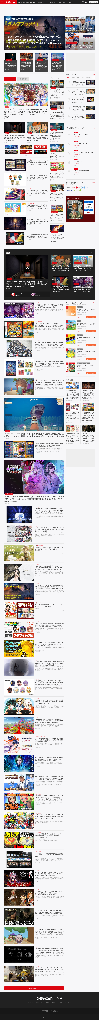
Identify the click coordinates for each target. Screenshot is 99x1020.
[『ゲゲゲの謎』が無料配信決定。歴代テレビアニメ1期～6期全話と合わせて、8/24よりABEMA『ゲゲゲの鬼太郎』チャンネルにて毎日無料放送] (19, 667)
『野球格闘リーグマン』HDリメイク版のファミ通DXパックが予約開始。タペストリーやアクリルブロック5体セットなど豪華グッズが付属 (49, 363)
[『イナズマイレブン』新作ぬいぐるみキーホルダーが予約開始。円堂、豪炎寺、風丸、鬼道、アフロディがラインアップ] (15, 179)
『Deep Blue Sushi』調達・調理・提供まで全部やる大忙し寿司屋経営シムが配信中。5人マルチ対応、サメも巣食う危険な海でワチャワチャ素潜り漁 (34, 435)
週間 (78, 77)
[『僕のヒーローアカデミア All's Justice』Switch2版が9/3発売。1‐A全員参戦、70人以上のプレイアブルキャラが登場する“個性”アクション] (19, 706)
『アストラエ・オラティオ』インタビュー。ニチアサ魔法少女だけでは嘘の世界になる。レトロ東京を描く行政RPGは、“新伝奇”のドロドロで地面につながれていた (57, 65)
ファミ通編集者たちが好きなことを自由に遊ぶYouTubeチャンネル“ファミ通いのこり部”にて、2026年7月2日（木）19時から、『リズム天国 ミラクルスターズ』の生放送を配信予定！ (49, 802)
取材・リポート (55, 232)
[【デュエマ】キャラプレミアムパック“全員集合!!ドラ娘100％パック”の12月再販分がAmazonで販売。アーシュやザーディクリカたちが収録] (19, 821)
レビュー (23, 60)
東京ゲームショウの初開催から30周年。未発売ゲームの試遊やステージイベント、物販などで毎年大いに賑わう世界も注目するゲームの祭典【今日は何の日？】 (49, 344)
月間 (82, 77)
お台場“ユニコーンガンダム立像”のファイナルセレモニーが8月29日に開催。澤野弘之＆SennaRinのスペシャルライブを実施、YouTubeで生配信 (49, 873)
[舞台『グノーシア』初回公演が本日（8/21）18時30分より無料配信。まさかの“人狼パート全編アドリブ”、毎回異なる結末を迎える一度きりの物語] (19, 763)
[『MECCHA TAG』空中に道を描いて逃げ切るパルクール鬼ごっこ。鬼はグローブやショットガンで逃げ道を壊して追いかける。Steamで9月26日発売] (19, 725)
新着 (19, 2)
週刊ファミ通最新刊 (73, 198)
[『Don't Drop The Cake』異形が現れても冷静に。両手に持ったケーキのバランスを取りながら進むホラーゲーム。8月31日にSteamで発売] (14, 127)
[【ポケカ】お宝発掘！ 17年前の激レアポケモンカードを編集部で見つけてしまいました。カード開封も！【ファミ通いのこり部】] (19, 840)
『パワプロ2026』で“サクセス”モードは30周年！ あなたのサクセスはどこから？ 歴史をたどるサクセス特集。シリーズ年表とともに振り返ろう (57, 217)
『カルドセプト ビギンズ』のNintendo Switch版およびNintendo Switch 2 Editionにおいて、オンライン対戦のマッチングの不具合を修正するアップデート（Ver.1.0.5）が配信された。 (49, 897)
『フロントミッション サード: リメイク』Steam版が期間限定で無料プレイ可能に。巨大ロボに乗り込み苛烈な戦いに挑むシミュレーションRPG (49, 969)
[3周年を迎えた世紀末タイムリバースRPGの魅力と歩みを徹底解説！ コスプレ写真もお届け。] (19, 553)
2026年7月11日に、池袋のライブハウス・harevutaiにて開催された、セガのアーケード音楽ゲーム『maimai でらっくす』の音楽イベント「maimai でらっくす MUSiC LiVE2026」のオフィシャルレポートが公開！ (49, 859)
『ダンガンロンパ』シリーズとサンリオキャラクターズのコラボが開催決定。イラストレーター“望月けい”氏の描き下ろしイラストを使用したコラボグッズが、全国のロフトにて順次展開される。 (49, 534)
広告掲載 (69, 1002)
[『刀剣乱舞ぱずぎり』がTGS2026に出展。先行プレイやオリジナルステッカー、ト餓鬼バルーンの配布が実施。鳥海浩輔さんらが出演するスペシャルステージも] (19, 687)
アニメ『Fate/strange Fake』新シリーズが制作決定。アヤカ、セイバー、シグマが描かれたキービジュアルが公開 (37, 236)
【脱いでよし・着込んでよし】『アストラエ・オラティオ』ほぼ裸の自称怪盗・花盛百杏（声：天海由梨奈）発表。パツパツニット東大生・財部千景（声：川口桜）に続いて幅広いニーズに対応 (49, 567)
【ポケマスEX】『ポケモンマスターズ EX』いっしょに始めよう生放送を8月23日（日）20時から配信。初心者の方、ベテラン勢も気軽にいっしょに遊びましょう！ (49, 797)
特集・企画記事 (66, 2)
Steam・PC (69, 190)
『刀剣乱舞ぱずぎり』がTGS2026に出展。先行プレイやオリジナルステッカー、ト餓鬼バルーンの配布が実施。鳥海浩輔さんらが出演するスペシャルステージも (49, 682)
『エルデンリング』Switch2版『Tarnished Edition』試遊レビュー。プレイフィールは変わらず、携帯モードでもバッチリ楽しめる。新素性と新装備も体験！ (57, 196)
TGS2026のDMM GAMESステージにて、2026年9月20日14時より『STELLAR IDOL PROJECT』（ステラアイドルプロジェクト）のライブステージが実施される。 (49, 310)
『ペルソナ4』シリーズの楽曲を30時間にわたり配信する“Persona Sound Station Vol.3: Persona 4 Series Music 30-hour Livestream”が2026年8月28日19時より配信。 (49, 649)
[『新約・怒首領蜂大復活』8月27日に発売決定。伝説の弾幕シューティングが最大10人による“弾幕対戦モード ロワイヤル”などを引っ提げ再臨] (19, 449)
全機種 (68, 187)
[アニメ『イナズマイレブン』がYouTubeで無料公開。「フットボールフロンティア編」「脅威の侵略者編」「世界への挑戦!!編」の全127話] (37, 127)
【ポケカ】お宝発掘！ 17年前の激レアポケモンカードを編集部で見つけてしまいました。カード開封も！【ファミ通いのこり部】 (49, 835)
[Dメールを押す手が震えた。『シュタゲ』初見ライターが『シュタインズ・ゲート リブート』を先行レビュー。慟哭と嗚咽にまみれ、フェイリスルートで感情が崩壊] (57, 84)
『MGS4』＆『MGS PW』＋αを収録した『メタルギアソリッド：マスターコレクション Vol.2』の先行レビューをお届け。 (49, 916)
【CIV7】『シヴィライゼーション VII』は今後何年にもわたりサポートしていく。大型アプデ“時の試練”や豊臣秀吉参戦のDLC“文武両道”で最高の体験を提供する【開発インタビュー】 (57, 114)
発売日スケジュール (42, 2)
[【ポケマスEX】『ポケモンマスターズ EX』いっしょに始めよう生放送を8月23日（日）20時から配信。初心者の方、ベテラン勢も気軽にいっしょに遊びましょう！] (19, 801)
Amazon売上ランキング (74, 303)
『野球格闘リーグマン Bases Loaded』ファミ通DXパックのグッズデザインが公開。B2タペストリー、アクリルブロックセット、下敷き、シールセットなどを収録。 (49, 368)
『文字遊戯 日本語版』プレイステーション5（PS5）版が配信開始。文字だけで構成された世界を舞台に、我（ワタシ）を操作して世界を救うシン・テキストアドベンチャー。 (49, 955)
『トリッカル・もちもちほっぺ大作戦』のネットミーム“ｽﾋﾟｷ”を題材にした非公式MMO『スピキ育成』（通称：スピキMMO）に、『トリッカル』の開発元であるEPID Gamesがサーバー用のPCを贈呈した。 (49, 936)
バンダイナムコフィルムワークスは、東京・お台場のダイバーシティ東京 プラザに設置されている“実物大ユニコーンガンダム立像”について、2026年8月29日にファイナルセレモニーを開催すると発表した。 (49, 878)
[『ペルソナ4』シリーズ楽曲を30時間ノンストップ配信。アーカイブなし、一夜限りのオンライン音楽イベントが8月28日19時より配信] (19, 648)
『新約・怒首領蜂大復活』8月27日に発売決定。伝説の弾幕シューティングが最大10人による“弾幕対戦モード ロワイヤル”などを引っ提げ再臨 (49, 445)
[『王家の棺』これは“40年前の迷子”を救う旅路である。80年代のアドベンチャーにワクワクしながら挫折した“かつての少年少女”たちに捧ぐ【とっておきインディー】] (15, 209)
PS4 (87, 187)
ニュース (56, 2)
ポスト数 (88, 77)
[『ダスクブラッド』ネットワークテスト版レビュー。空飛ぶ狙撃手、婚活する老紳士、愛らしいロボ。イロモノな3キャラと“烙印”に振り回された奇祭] (88, 385)
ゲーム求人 (50, 2)
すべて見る (92, 74)
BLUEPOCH (37, 550)
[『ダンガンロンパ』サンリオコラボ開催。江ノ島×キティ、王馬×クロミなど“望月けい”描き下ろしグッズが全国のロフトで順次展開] (19, 534)
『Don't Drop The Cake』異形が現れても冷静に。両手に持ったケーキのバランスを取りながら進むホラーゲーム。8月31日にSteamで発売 (14, 138)
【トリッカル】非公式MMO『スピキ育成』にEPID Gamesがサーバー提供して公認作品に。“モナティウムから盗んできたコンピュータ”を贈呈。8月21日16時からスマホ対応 (49, 931)
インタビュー (69, 26)
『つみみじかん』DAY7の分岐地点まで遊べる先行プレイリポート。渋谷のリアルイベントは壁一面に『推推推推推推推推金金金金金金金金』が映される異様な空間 (34, 499)
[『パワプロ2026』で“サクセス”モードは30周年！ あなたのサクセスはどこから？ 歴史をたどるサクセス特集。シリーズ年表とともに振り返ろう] (57, 208)
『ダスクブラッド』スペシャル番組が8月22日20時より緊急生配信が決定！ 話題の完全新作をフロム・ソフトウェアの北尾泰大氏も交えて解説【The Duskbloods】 (33, 41)
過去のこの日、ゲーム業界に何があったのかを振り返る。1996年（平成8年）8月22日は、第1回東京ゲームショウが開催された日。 (49, 348)
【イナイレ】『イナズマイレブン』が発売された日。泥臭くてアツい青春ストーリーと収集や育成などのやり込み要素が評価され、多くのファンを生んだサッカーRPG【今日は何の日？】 (49, 325)
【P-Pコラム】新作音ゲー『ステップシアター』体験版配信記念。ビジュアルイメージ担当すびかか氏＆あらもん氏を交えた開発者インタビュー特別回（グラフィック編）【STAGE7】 (49, 625)
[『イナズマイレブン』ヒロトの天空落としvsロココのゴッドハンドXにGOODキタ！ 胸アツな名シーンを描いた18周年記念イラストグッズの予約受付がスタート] (15, 194)
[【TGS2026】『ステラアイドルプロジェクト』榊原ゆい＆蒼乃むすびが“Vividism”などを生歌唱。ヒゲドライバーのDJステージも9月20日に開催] (83, 282)
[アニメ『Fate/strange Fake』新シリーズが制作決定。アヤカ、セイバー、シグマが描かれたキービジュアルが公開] (15, 238)
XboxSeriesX (77, 190)
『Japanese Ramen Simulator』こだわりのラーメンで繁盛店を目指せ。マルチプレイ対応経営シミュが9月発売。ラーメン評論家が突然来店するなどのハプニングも (79, 109)
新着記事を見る (34, 988)
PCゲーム (35, 2)
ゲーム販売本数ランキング (74, 128)
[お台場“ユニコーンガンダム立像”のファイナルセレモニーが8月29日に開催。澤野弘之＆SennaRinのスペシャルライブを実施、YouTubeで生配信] (19, 878)
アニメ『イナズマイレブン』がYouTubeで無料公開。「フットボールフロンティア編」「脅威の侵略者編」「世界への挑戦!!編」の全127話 (37, 138)
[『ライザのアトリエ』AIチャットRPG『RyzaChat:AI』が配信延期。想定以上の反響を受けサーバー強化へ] (57, 148)
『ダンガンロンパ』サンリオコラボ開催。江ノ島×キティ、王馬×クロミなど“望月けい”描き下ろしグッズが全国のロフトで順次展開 (49, 529)
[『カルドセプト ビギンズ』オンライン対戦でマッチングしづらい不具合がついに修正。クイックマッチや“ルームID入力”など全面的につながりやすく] (19, 897)
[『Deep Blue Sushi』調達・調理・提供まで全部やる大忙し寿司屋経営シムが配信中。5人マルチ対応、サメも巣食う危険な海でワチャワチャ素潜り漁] (34, 414)
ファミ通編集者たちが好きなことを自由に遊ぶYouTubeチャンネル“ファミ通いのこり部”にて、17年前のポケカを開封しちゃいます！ (49, 839)
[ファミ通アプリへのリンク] (45, 1011)
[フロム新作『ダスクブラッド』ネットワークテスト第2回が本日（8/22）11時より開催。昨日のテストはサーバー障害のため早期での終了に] (15, 223)
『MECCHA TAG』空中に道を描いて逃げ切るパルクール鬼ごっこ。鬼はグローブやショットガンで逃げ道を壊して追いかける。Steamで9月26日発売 (49, 720)
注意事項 (53, 1002)
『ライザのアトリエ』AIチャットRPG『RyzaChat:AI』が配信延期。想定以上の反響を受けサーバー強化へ (57, 156)
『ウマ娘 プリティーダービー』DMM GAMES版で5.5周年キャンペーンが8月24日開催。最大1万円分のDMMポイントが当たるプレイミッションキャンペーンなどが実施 (26, 113)
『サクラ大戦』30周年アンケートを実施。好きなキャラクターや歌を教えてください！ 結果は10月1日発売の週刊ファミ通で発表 (79, 46)
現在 (68, 77)
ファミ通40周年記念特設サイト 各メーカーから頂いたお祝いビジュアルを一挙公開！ (49, 605)
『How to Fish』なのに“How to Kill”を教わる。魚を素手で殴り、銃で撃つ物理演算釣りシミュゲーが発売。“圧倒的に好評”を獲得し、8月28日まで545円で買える (49, 382)
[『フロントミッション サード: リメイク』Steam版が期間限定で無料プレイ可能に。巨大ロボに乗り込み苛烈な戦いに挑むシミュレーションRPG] (19, 974)
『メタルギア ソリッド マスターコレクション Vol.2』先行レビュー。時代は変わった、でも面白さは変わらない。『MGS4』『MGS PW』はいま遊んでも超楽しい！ (49, 912)
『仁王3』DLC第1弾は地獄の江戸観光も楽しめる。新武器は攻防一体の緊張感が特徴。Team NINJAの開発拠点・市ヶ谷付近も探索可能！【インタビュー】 (57, 136)
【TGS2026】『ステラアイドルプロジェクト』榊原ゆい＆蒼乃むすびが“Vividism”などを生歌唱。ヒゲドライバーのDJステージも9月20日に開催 (82, 288)
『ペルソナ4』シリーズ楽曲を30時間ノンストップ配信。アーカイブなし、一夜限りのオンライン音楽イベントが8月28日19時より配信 (49, 644)
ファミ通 (37, 608)
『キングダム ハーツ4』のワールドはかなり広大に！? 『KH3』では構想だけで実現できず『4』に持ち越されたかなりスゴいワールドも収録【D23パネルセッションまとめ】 (57, 237)
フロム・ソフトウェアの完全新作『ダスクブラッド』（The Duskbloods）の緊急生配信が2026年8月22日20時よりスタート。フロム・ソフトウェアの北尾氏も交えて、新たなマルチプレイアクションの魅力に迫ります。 (49, 591)
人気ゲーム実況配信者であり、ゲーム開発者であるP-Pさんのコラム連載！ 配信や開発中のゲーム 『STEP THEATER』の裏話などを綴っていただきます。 (49, 630)
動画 (60, 2)
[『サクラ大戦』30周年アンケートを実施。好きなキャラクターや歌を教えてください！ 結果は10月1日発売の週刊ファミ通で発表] (80, 41)
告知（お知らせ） (39, 794)
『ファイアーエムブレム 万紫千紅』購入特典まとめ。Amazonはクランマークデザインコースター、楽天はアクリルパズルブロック (72, 416)
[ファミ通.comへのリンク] (10, 2)
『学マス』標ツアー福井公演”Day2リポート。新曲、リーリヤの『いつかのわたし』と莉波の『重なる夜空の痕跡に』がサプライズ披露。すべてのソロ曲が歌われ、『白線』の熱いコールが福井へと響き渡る (49, 510)
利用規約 (48, 1002)
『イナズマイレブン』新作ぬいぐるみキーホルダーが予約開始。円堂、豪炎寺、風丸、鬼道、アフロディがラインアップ (37, 177)
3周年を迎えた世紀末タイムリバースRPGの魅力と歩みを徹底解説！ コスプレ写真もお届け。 (49, 548)
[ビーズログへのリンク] (54, 1011)
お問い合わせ (30, 1002)
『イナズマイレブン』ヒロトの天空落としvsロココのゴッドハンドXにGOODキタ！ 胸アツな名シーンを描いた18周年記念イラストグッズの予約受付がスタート (37, 192)
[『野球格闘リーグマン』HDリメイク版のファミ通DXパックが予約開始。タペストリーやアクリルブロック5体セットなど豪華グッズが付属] (19, 367)
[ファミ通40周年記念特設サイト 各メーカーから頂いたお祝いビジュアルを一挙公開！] (19, 610)
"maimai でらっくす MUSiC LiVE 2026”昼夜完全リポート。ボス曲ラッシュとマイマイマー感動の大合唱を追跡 (49, 854)
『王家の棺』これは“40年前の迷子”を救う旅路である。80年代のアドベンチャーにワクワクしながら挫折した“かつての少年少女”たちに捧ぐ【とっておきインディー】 (37, 206)
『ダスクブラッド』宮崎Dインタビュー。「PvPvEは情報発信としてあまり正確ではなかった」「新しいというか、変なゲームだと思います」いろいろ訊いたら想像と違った (10, 65)
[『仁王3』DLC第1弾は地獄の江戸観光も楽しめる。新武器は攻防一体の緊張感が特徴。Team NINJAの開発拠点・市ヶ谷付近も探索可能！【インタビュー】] (57, 126)
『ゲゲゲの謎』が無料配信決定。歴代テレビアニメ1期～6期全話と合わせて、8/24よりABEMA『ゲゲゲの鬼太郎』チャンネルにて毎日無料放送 (49, 663)
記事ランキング (71, 74)
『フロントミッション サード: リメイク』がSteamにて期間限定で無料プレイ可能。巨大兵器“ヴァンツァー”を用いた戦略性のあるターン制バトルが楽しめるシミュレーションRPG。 (49, 974)
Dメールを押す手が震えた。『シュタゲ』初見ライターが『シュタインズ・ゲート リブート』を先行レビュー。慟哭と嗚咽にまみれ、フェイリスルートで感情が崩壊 (57, 93)
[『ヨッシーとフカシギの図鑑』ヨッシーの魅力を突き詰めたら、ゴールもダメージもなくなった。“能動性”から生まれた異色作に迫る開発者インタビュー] (57, 166)
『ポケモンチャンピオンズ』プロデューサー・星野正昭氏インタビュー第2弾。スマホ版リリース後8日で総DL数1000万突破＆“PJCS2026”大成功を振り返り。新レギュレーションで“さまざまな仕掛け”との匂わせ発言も (41, 65)
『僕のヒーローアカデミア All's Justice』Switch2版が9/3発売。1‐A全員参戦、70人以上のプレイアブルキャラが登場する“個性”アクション (49, 701)
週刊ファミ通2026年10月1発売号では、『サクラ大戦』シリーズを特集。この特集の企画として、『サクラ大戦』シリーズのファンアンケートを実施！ (49, 744)
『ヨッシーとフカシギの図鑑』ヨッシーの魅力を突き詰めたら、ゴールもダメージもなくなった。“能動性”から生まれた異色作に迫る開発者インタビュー (57, 175)
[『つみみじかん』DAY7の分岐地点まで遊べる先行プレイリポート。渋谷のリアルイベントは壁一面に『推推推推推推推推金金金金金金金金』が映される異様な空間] (34, 477)
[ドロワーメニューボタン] (2, 2)
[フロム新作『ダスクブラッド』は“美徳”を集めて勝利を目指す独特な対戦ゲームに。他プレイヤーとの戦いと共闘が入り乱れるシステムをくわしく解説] (26, 56)
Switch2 (23, 2)
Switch (27, 2)
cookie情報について (62, 1002)
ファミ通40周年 (40, 602)
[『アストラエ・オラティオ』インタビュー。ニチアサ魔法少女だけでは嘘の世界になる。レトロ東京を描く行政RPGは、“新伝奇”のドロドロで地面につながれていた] (57, 56)
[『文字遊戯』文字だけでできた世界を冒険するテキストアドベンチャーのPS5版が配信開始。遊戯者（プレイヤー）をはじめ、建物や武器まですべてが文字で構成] (19, 954)
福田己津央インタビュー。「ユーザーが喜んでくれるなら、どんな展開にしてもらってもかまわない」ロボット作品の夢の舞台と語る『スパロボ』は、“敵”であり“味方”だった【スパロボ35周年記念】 (80, 29)
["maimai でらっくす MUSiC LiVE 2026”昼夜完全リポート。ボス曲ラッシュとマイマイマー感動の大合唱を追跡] (19, 859)
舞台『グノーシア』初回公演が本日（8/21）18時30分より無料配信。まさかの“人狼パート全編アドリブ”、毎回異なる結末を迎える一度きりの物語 (49, 759)
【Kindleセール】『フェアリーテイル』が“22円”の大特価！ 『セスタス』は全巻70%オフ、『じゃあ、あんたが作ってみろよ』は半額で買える (72, 438)
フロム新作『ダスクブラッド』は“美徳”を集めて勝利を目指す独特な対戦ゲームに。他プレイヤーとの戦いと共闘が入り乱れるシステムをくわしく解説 (26, 65)
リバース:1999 (40, 545)
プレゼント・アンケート (71, 43)
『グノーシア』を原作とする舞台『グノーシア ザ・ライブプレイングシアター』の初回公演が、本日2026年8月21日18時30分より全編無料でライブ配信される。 (49, 763)
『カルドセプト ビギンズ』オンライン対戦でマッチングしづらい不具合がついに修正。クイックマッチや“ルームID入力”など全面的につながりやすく (49, 893)
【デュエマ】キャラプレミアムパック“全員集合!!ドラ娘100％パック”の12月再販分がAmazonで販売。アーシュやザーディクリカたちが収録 (49, 816)
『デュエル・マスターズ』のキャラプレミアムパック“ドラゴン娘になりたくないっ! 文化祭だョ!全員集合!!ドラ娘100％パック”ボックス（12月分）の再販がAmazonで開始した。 (49, 821)
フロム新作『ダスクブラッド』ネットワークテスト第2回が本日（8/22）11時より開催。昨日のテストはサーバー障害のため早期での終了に (37, 221)
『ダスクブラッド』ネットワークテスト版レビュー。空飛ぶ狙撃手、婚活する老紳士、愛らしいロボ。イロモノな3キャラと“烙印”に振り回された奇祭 (88, 395)
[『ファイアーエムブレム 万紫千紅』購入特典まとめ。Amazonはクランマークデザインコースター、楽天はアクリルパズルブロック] (72, 407)
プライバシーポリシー (39, 1002)
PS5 (31, 2)
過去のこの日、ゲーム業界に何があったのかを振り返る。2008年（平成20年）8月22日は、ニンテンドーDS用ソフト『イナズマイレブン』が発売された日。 (49, 329)
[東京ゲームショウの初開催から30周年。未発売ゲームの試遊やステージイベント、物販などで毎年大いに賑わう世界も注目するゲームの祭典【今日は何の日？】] (19, 348)
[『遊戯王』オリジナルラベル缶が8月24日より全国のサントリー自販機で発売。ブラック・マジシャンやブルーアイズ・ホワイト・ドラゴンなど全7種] (15, 165)
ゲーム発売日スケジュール (74, 183)
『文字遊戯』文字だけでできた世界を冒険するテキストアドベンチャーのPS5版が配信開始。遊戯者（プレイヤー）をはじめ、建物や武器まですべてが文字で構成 (49, 950)
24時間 (73, 77)
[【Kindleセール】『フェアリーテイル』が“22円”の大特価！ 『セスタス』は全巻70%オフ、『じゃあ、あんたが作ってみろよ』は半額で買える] (72, 428)
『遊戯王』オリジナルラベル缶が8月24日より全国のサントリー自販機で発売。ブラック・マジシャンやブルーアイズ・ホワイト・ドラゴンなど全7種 (37, 162)
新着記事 (23, 79)
